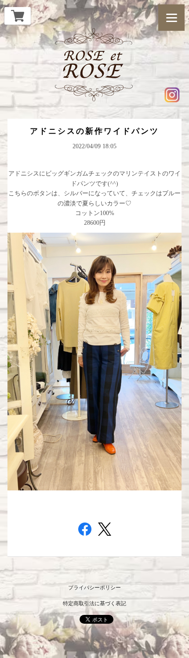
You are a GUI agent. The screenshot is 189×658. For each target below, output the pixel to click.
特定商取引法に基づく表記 (94, 603)
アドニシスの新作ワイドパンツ (94, 131)
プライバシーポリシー (94, 588)
